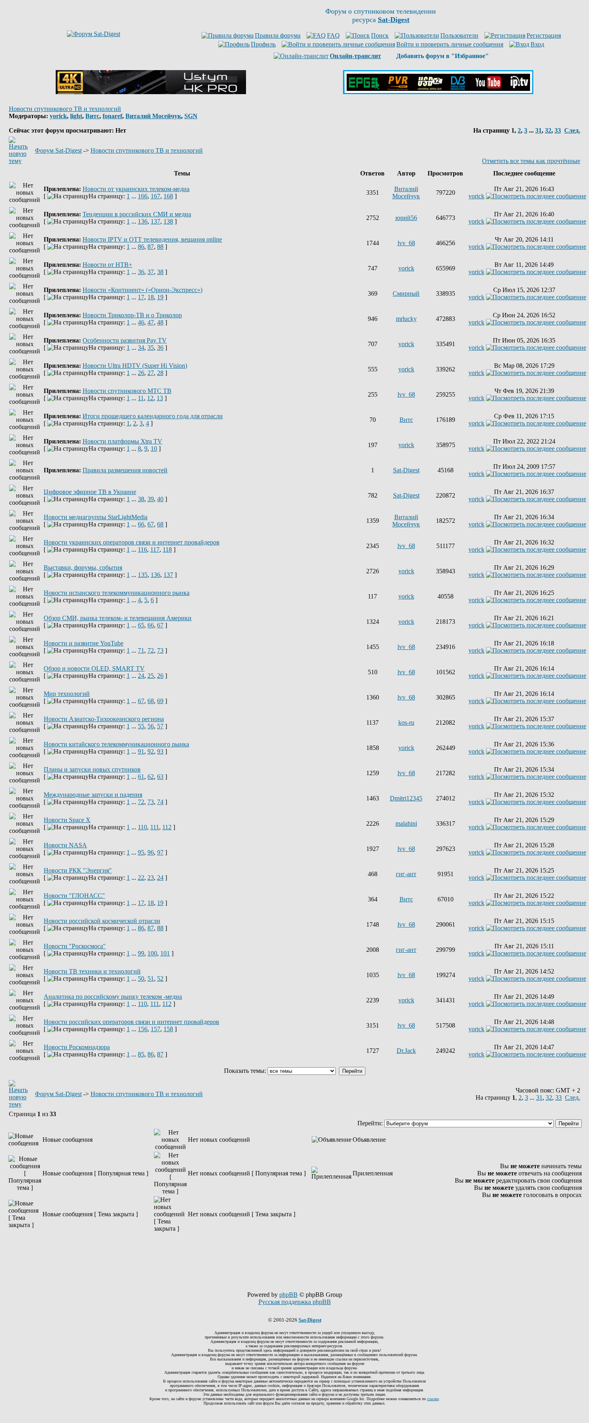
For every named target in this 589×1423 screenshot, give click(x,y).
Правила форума (278, 35)
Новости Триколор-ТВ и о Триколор (132, 315)
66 (141, 524)
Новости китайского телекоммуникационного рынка (116, 744)
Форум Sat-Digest (58, 150)
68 (160, 524)
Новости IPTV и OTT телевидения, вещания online (152, 239)
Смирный (406, 293)
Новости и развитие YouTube (83, 643)
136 (142, 221)
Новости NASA (65, 845)
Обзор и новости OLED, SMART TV (94, 668)
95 (141, 852)
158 (168, 1029)
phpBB (288, 1294)
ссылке (433, 1399)
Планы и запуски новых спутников (92, 769)
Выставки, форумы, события (83, 567)
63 (160, 776)
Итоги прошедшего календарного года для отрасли (153, 416)
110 (142, 827)
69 (160, 700)
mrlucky (406, 318)
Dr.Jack (406, 1050)
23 (150, 877)
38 (160, 271)
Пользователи (459, 35)
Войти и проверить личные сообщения (449, 44)
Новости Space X (67, 819)
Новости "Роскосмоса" (75, 946)
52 (160, 978)
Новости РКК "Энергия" (78, 870)
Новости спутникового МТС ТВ (127, 390)
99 (141, 953)
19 (160, 297)
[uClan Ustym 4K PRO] (151, 92)
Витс (92, 116)
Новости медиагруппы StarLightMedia (95, 517)
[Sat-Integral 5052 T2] (438, 92)
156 (142, 1029)
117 (154, 549)
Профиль (263, 44)
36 (141, 271)
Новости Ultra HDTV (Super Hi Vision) (135, 365)
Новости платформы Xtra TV (122, 441)
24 (141, 675)
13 (160, 398)
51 (150, 978)
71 (141, 650)
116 (142, 549)
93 (160, 751)
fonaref (112, 116)
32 (548, 130)
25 (150, 675)
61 (141, 776)
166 (142, 196)
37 (150, 271)
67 (150, 524)
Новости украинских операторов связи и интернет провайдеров (132, 542)
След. (572, 130)
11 (141, 398)
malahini (406, 823)
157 (155, 1029)
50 (141, 978)
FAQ (333, 35)
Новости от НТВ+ (107, 264)
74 (160, 801)
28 (160, 372)
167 (155, 196)
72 (150, 650)
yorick (58, 116)
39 (150, 499)
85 (141, 1054)
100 (152, 953)
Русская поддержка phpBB (294, 1301)
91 (141, 751)
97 (160, 852)
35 (150, 347)
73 (160, 650)
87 (150, 246)
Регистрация (543, 35)
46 (141, 322)
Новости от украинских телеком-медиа (136, 188)
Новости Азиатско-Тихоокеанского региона (104, 719)
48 (160, 322)
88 (160, 246)
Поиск (380, 35)
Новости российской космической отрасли (102, 920)
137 (155, 221)
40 (160, 499)
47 (150, 322)
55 (141, 726)
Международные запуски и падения (93, 794)
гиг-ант (406, 874)
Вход (537, 44)
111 (154, 827)
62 (150, 776)
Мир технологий (67, 693)
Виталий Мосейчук (153, 116)
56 (150, 726)
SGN (191, 116)
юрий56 (406, 217)
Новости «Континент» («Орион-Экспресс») (142, 289)
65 (141, 625)
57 (160, 726)
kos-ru (406, 722)
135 (142, 574)
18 (150, 297)
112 (166, 827)
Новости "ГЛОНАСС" (74, 895)
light (76, 116)
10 (154, 448)
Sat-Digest (406, 470)
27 (150, 372)
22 (141, 877)
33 (558, 130)
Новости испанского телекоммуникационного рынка (117, 592)
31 (538, 130)
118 (167, 549)
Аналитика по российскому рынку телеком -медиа (113, 996)
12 (150, 398)
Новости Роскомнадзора (77, 1047)
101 (165, 953)
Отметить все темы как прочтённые (531, 160)
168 (168, 196)
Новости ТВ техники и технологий (92, 971)
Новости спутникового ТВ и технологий (65, 108)
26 (141, 372)
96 (150, 852)
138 (168, 221)
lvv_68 (406, 243)
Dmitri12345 (406, 798)
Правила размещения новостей (125, 470)
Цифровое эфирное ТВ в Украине (90, 491)
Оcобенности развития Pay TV (125, 340)
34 (141, 347)
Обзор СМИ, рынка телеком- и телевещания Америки (118, 618)
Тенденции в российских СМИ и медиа (137, 214)
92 (150, 751)
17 (141, 297)
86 (141, 246)
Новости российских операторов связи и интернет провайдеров (131, 1021)
